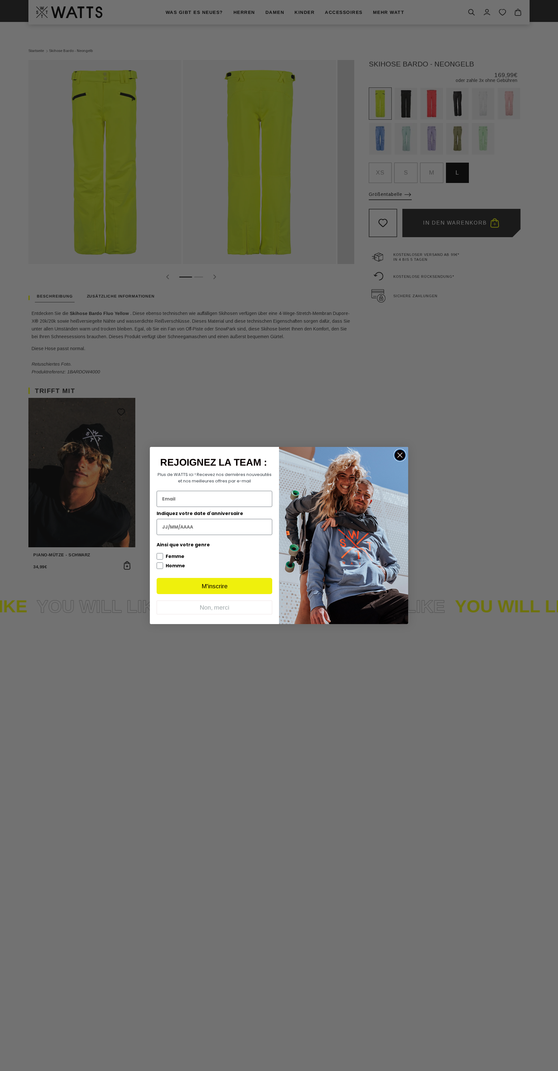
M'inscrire (215, 586)
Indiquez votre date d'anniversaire (200, 513)
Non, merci (214, 607)
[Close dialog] (400, 455)
